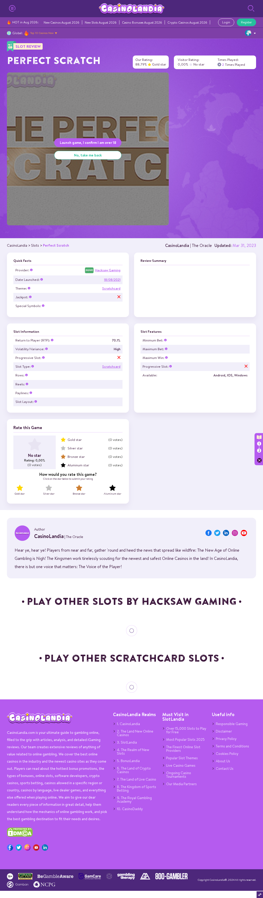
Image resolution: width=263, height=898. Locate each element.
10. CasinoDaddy (130, 809)
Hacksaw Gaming (107, 270)
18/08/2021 (112, 279)
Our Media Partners (181, 784)
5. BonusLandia (128, 760)
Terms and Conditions (232, 746)
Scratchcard (111, 288)
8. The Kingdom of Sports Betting (136, 788)
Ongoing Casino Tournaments (178, 775)
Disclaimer (224, 731)
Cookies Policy (227, 753)
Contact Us (224, 768)
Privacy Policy (226, 738)
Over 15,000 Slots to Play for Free (186, 730)
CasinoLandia (177, 245)
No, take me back (88, 155)
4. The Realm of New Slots (133, 751)
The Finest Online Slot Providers (183, 749)
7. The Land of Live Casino (136, 779)
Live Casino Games (180, 765)
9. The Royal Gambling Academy (134, 799)
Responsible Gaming (232, 723)
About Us (223, 761)
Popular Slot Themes (182, 758)
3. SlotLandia (127, 742)
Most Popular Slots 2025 (185, 739)
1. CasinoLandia (128, 723)
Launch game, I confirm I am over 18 (88, 142)
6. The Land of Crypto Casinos (134, 770)
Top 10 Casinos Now (42, 33)
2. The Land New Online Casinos (135, 733)
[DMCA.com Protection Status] (20, 835)
